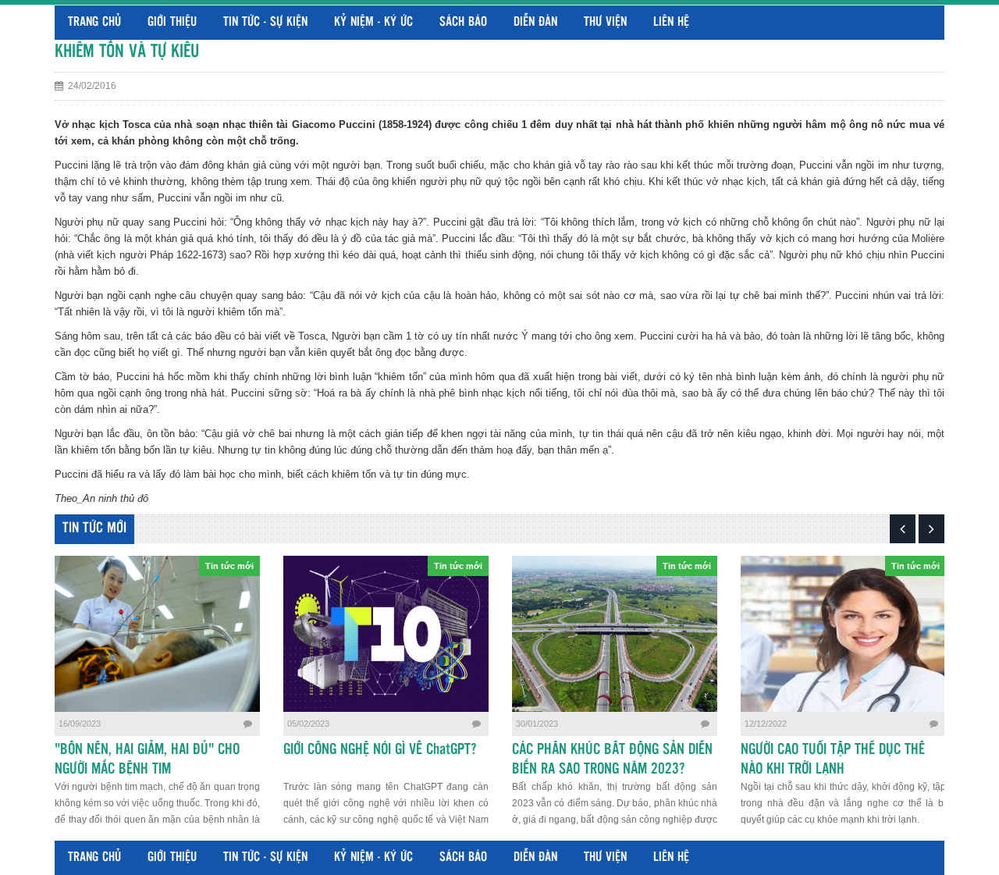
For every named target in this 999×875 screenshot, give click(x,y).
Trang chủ (94, 22)
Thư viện (605, 22)
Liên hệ (671, 22)
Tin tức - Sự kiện (265, 22)
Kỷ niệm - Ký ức (373, 22)
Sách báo (463, 22)
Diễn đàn (535, 22)
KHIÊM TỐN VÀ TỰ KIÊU (127, 52)
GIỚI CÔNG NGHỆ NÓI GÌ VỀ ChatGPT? (379, 750)
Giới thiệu (172, 22)
